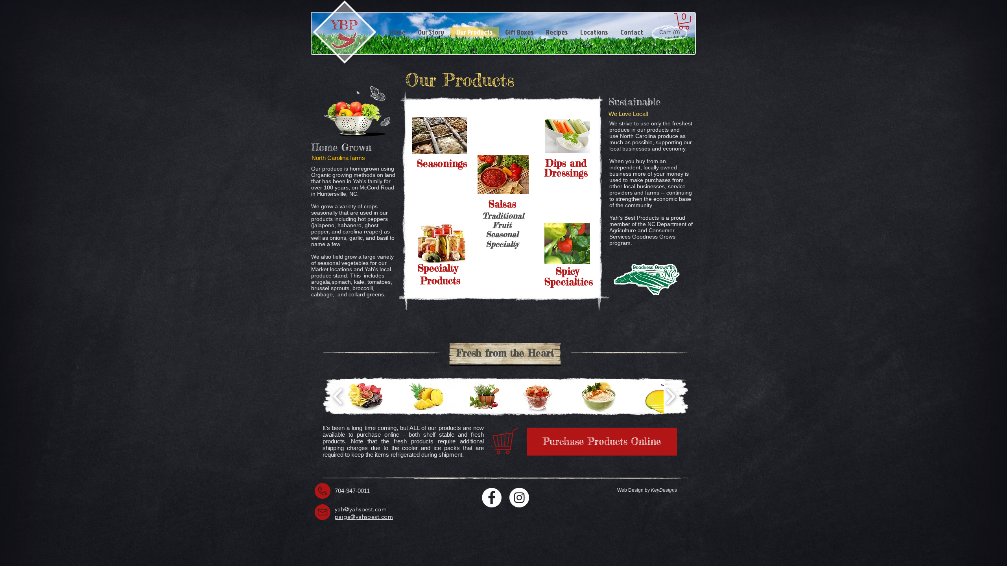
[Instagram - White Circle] (519, 497)
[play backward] (338, 396)
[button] (684, 21)
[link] (669, 32)
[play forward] (670, 396)
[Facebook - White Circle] (492, 497)
